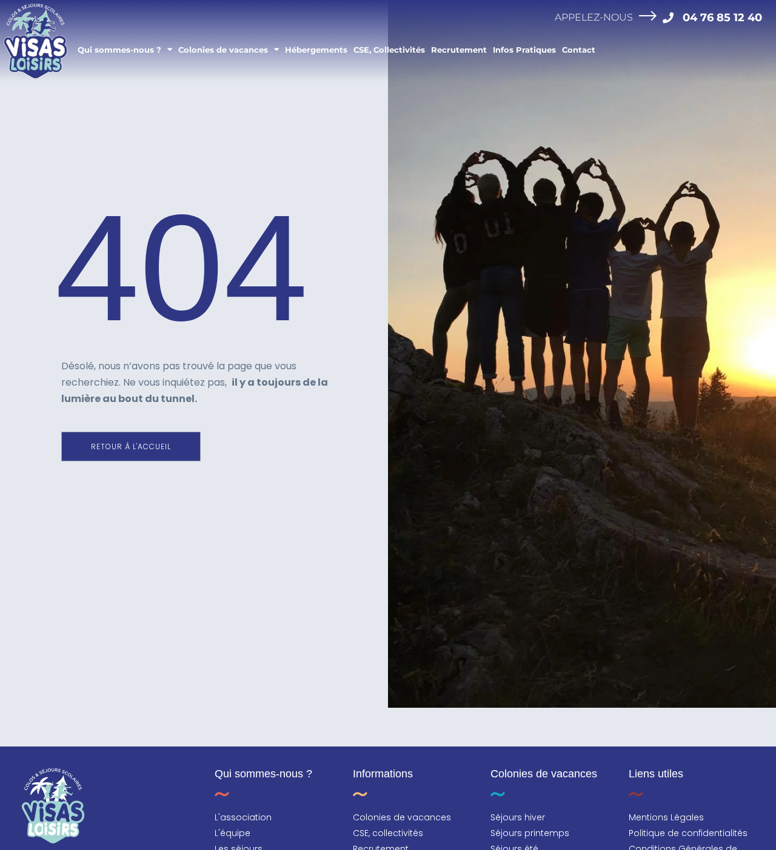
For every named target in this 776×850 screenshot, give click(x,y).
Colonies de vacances (223, 49)
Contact (578, 49)
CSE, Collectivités (389, 49)
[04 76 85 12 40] (668, 17)
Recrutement (459, 49)
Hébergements (316, 49)
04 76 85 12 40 (722, 17)
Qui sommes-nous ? (119, 49)
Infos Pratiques (524, 49)
